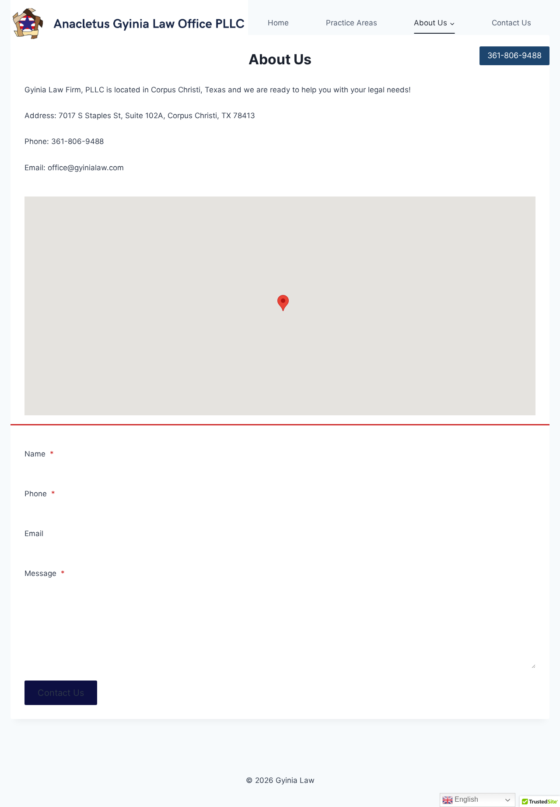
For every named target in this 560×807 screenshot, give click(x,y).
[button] (283, 303)
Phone (39, 493)
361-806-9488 (514, 55)
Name (39, 453)
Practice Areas (351, 22)
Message (44, 573)
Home (278, 22)
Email (33, 533)
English (465, 799)
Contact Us (511, 22)
